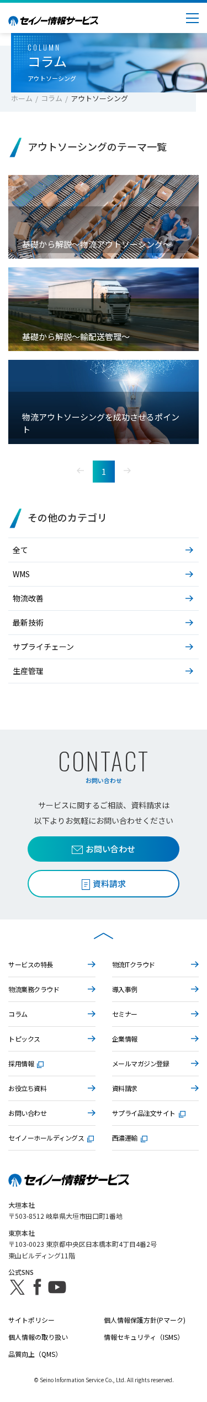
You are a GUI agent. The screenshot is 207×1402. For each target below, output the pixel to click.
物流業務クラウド (33, 989)
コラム (51, 98)
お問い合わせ (110, 849)
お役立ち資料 (27, 1088)
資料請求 (124, 1088)
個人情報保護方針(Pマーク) (144, 1319)
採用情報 (21, 1063)
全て (20, 549)
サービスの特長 (30, 964)
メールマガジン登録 (140, 1063)
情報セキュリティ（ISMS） (144, 1336)
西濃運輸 (124, 1137)
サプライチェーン (43, 646)
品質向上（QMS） (35, 1354)
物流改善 (28, 598)
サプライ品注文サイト (144, 1113)
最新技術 (28, 622)
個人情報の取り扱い (38, 1336)
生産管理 (28, 670)
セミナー (124, 1013)
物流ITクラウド (133, 964)
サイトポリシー (31, 1319)
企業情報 (124, 1038)
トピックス (24, 1038)
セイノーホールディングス (46, 1137)
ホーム (22, 98)
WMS (21, 573)
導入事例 (124, 989)
